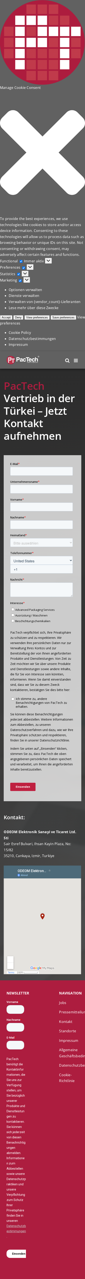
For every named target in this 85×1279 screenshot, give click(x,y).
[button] (42, 153)
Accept (6, 317)
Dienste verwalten (24, 295)
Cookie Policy (20, 332)
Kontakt (65, 1021)
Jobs (62, 1002)
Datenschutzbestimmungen (32, 338)
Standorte (67, 1031)
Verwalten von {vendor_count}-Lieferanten (45, 301)
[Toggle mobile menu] (76, 360)
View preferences (37, 317)
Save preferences (63, 317)
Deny (18, 317)
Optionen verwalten (25, 289)
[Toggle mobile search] (67, 360)
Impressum (18, 344)
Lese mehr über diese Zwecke (33, 307)
